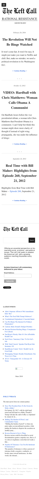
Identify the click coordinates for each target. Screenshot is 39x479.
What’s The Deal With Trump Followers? (18, 316)
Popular (28, 471)
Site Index (20, 474)
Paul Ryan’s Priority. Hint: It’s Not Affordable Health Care (20, 335)
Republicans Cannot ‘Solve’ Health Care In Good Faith (19, 350)
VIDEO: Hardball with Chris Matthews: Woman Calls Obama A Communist (19, 100)
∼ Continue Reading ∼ (19, 71)
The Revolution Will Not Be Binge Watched (19, 42)
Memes (36, 468)
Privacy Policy (5, 474)
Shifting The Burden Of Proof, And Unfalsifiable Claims (16, 420)
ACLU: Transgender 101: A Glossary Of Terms (18, 359)
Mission (19, 468)
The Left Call (23, 464)
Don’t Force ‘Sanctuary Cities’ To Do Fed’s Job (19, 340)
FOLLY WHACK (9, 396)
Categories (22, 471)
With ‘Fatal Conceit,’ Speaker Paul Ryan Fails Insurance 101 (20, 345)
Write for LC (14, 471)
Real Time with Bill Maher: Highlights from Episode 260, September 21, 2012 (19, 173)
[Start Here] (4, 468)
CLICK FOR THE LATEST (20, 23)
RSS (15, 474)
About (14, 468)
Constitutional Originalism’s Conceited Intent (19, 319)
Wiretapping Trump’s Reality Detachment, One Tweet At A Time (20, 355)
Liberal (24, 468)
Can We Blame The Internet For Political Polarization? (18, 323)
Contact (8, 471)
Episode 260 (15, 191)
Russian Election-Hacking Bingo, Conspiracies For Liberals (20, 330)
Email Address (9, 273)
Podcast (3, 471)
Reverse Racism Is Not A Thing (15, 433)
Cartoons (30, 468)
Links (11, 474)
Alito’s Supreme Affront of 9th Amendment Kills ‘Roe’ (19, 312)
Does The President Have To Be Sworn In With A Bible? (18, 407)
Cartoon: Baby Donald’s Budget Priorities (18, 326)
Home (9, 468)
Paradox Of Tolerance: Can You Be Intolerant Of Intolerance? (20, 445)
